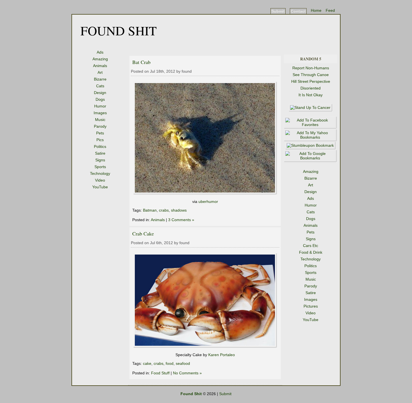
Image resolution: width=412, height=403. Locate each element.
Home (316, 10)
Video (100, 180)
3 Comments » (181, 219)
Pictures (311, 306)
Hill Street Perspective (310, 81)
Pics (100, 140)
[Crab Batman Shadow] (205, 193)
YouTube (100, 187)
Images (100, 113)
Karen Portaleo (221, 354)
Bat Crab (141, 62)
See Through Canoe (311, 74)
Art (100, 72)
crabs (164, 210)
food (169, 363)
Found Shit (118, 30)
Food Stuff (160, 373)
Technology (100, 173)
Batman (150, 210)
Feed (330, 10)
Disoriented (310, 88)
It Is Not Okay (310, 95)
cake (147, 363)
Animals (100, 65)
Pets (100, 133)
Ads (100, 52)
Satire (100, 153)
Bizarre (100, 79)
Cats (100, 86)
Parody (100, 126)
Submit (278, 11)
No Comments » (187, 373)
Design (100, 92)
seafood (183, 363)
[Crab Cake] (205, 346)
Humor (100, 106)
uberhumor (208, 201)
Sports (100, 166)
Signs (100, 160)
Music (100, 119)
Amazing (100, 59)
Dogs (100, 99)
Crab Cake (143, 233)
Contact (298, 11)
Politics (100, 146)
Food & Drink (310, 252)
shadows (179, 210)
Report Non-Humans (310, 68)
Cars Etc (310, 245)
